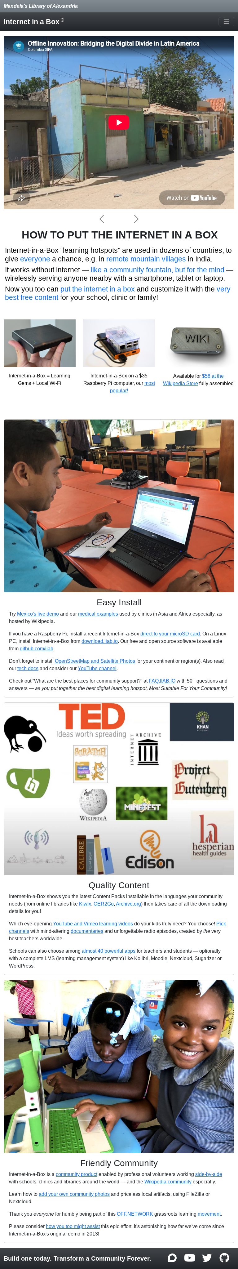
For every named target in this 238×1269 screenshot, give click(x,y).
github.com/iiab (36, 648)
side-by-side (208, 1174)
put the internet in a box (97, 289)
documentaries (87, 931)
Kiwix (85, 903)
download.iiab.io (100, 641)
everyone (35, 259)
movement (209, 1214)
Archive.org (128, 903)
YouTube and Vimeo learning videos (93, 923)
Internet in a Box (34, 22)
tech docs (27, 668)
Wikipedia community (168, 1181)
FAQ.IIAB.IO (162, 680)
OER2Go (104, 903)
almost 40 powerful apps (108, 951)
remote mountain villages (146, 259)
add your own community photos (74, 1194)
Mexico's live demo (38, 614)
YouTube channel (97, 668)
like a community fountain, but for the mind (157, 270)
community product (76, 1174)
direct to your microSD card (170, 633)
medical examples (98, 614)
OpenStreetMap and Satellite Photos (95, 661)
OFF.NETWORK (135, 1214)
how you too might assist (73, 1226)
